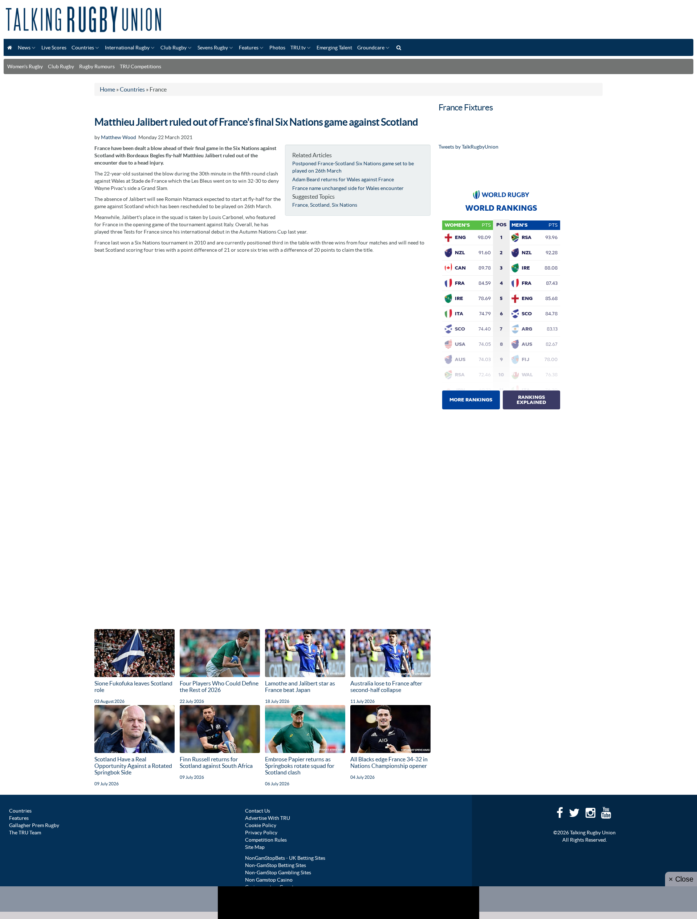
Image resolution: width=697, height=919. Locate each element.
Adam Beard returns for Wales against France (343, 179)
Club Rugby (173, 47)
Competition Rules (266, 840)
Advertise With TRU (267, 818)
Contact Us (257, 811)
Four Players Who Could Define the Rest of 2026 (219, 686)
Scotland (320, 205)
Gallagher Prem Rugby (34, 825)
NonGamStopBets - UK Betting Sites (285, 858)
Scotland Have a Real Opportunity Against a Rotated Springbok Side (133, 766)
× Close (681, 879)
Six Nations (344, 205)
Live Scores (53, 47)
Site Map (255, 847)
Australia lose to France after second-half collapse (386, 686)
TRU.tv (298, 47)
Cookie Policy (260, 825)
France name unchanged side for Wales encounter (348, 188)
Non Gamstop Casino (269, 880)
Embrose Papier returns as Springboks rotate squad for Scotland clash (299, 766)
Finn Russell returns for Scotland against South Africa (216, 762)
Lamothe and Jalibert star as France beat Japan (300, 686)
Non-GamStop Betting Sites (275, 865)
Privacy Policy (261, 832)
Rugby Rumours (97, 66)
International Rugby (127, 47)
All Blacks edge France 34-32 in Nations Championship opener (389, 762)
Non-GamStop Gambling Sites (278, 872)
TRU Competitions (140, 66)
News (24, 47)
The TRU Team (25, 832)
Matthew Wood (118, 137)
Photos (277, 47)
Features (248, 47)
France (300, 205)
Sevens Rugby (212, 47)
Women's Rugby (25, 66)
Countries (83, 47)
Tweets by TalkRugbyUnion (468, 147)
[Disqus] (262, 348)
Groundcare (370, 47)
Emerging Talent (334, 47)
